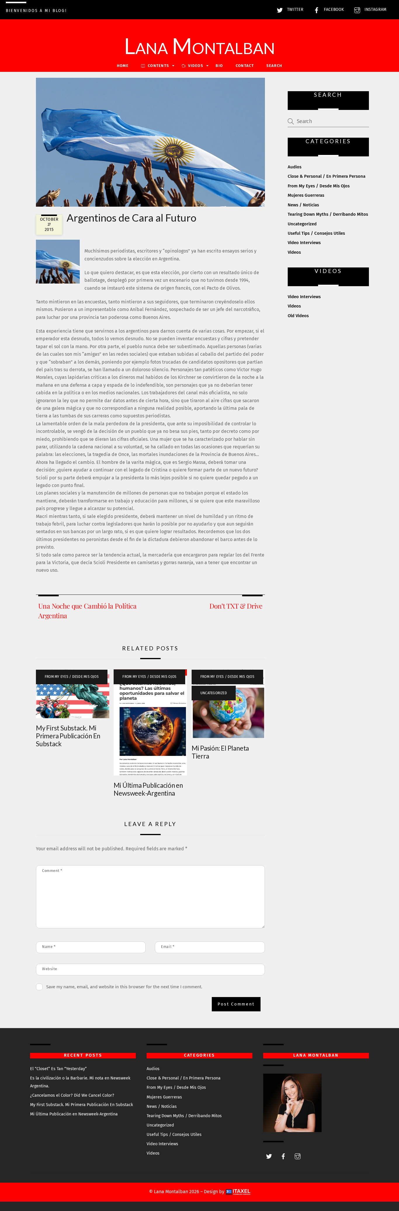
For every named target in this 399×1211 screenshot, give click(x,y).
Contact (245, 65)
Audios (294, 167)
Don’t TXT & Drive (236, 605)
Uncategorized (213, 693)
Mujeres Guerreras (306, 195)
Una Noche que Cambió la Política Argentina (87, 610)
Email (167, 946)
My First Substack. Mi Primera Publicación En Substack (68, 736)
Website (49, 969)
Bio (219, 65)
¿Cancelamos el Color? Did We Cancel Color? (72, 1095)
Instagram (375, 9)
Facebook (333, 9)
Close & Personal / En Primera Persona (326, 176)
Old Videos (298, 315)
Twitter (294, 9)
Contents (158, 65)
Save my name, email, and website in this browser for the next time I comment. (124, 986)
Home (123, 65)
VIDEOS (195, 65)
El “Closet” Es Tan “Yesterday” (58, 1068)
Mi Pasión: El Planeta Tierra (220, 752)
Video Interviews (304, 242)
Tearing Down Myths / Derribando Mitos (328, 214)
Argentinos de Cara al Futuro (131, 217)
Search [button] (274, 65)
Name (48, 946)
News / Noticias (303, 205)
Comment (52, 870)
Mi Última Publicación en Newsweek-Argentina (148, 789)
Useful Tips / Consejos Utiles (316, 233)
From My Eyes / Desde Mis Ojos (72, 677)
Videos (294, 252)
